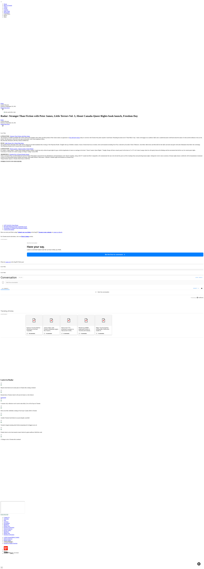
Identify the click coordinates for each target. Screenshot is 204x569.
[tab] (5, 288)
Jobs (5, 520)
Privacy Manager (8, 541)
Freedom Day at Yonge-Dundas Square (19, 154)
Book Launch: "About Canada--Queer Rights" (22, 148)
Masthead (6, 524)
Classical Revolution (9, 229)
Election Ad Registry (9, 527)
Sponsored (3, 397)
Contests (6, 9)
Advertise (6, 519)
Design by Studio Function (10, 543)
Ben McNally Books (74, 137)
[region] (102, 291)
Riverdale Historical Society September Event (15, 226)
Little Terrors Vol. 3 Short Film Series (14, 143)
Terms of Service (8, 529)
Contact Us (6, 517)
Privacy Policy (7, 530)
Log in (196, 277)
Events (5, 8)
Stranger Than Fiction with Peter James (20, 136)
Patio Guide (7, 11)
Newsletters (7, 523)
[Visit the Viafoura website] (200, 304)
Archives (6, 521)
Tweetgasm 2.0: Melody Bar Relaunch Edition (15, 228)
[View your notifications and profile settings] (201, 288)
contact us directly (57, 232)
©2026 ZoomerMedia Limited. (11, 537)
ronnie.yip (8, 262)
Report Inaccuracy (5, 107)
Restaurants (7, 12)
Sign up (200, 277)
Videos (5, 7)
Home (5, 4)
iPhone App (7, 526)
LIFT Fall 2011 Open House (11, 225)
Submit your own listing (24, 232)
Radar (2, 103)
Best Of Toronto (8, 5)
